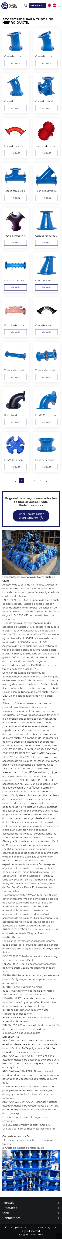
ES (54, 5)
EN (49, 5)
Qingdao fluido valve (31, 1235)
